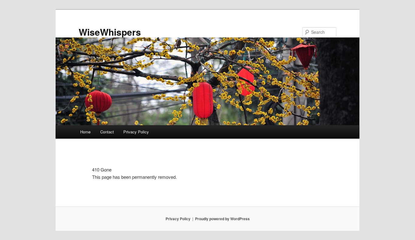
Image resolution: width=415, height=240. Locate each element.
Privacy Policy (136, 132)
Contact (107, 132)
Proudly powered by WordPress (222, 218)
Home (85, 132)
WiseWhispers (110, 31)
